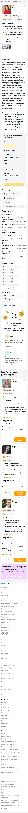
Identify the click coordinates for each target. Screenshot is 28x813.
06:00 (11, 157)
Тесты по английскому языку (9, 770)
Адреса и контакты (6, 625)
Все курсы (4, 587)
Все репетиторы (10, 1)
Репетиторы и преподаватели (9, 603)
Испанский (4, 702)
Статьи (3, 762)
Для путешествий (6, 673)
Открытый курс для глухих (8, 741)
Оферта (3, 793)
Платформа (4, 595)
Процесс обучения (6, 592)
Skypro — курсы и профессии (9, 756)
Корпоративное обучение (8, 619)
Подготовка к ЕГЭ (8, 279)
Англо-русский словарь (8, 772)
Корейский (4, 723)
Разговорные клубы (7, 747)
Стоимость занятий (6, 590)
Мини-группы (5, 739)
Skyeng (2, 1)
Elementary (4, 648)
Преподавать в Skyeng (7, 606)
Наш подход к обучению (8, 600)
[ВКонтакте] (2, 633)
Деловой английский (7, 678)
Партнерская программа (8, 614)
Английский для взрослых (10, 276)
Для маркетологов (6, 689)
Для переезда (5, 670)
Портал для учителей (7, 608)
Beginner (3, 645)
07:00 (5, 163)
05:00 (5, 157)
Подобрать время (20, 439)
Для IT (3, 681)
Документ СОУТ (5, 808)
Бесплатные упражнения (8, 767)
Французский (5, 707)
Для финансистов (6, 684)
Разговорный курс (6, 668)
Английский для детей (7, 694)
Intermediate (4, 653)
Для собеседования (7, 676)
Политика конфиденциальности (10, 805)
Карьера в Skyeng (6, 627)
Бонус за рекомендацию (8, 617)
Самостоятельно (6, 736)
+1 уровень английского (8, 665)
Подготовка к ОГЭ (8, 273)
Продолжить (14, 184)
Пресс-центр (5, 630)
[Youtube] (6, 633)
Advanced (4, 658)
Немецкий (4, 704)
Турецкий (4, 718)
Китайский (4, 715)
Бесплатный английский (8, 744)
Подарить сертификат (7, 611)
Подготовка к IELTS (8, 282)
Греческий (4, 721)
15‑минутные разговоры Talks (9, 749)
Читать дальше (6, 417)
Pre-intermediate (6, 650)
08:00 (17, 157)
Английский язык (10, 146)
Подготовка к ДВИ (8, 270)
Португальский (5, 713)
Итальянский (5, 710)
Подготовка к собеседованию (11, 267)
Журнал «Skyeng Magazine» (9, 759)
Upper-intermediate (6, 656)
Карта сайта (4, 764)
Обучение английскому (8, 642)
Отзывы (3, 598)
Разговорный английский (10, 285)
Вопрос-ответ (5, 622)
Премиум (4, 733)
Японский (4, 726)
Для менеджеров (6, 686)
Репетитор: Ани (9, 346)
